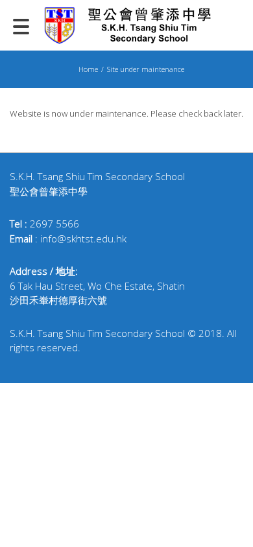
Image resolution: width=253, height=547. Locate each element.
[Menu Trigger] (21, 26)
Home (88, 69)
